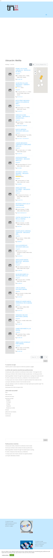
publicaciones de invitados (10, 411)
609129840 (19, 168)
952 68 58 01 (19, 111)
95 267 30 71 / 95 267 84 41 (23, 138)
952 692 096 (19, 351)
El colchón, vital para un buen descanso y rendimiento (16, 377)
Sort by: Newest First (41, 64)
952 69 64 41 (19, 256)
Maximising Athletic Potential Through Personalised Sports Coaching (19, 376)
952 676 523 (19, 153)
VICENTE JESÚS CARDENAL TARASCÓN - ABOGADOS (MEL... (23, 232)
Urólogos (8, 404)
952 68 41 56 (19, 200)
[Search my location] (35, 74)
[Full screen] (35, 69)
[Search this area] (35, 71)
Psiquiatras (8, 406)
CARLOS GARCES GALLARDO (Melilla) (21, 288)
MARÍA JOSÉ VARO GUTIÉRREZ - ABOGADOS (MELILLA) (23, 189)
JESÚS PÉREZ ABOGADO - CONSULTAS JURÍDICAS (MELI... (23, 102)
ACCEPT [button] (11, 555)
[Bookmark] (6, 80)
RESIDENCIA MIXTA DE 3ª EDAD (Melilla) (23, 204)
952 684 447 (19, 270)
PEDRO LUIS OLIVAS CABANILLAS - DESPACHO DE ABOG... (23, 70)
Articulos (7, 409)
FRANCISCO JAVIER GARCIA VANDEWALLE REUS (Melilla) (24, 302)
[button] (42, 76)
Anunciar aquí (8, 413)
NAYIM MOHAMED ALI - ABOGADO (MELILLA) (22, 275)
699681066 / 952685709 (22, 125)
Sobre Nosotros (8, 394)
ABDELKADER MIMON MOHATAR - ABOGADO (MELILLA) (22, 261)
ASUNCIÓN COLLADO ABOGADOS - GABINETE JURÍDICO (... (23, 84)
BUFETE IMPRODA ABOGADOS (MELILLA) (22, 130)
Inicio (6, 392)
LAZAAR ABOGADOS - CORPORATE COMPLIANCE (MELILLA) (23, 144)
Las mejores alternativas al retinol (12, 381)
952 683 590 (19, 79)
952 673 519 (19, 310)
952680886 (19, 184)
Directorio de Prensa (9, 396)
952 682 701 (19, 324)
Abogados (18, 73)
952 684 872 (19, 283)
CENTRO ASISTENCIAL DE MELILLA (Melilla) (23, 218)
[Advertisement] (26, 27)
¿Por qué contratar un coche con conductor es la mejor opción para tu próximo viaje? (23, 383)
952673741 (19, 226)
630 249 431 (19, 296)
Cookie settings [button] (5, 555)
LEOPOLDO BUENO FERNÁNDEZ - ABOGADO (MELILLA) (23, 159)
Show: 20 (34, 357)
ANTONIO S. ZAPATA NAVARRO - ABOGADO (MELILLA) (22, 173)
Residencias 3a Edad (20, 207)
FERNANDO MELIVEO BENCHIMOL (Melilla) (22, 315)
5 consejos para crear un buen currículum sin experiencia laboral (18, 379)
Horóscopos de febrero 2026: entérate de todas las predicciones (18, 374)
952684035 (19, 241)
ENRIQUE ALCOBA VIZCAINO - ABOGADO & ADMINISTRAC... (23, 116)
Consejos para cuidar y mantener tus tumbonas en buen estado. (18, 372)
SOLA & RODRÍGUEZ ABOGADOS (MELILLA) (22, 246)
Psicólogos (8, 402)
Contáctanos (8, 415)
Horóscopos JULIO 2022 (10, 387)
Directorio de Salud (9, 398)
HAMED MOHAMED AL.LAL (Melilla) (23, 329)
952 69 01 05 (19, 96)
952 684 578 (19, 337)
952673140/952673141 (22, 213)
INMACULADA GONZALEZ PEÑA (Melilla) (23, 343)
